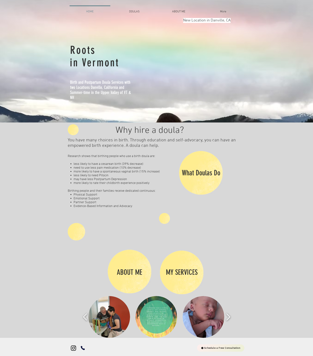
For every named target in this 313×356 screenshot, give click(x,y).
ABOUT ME (129, 272)
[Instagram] (73, 348)
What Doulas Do (201, 173)
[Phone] (82, 348)
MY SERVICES (182, 272)
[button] (109, 317)
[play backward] (85, 316)
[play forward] (228, 316)
